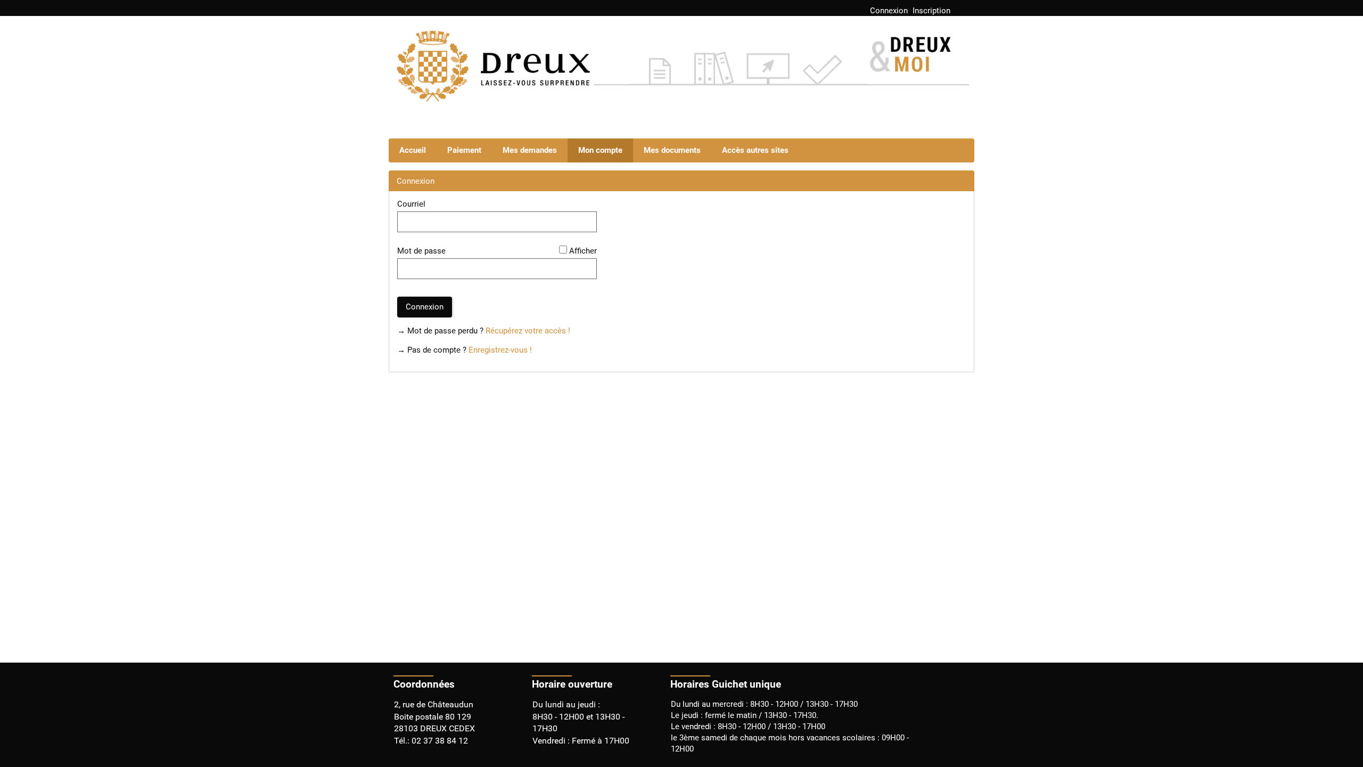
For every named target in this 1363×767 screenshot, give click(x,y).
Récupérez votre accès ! (528, 331)
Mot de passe (421, 251)
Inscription (931, 10)
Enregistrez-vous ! (500, 350)
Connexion (889, 10)
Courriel (411, 204)
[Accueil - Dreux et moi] (682, 73)
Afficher (583, 251)
